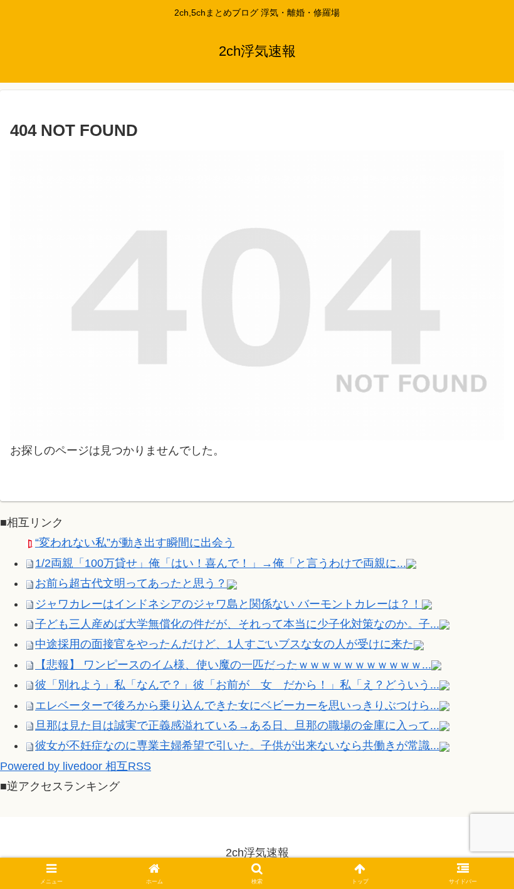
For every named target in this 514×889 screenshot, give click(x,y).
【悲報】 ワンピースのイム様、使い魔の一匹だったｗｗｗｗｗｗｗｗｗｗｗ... (233, 664)
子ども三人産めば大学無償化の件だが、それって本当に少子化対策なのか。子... (237, 624)
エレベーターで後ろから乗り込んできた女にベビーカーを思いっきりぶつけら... (237, 705)
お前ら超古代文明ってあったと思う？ (131, 583)
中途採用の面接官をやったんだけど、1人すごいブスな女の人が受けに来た (224, 644)
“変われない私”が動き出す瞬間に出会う (134, 542)
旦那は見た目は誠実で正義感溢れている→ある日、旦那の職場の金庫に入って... (237, 725)
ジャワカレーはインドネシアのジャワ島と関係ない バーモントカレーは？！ (228, 604)
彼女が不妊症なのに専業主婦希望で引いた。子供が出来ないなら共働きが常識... (237, 745)
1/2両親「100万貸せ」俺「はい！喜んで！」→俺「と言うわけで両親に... (220, 563)
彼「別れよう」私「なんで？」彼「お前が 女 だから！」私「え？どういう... (237, 684)
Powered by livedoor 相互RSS (75, 766)
